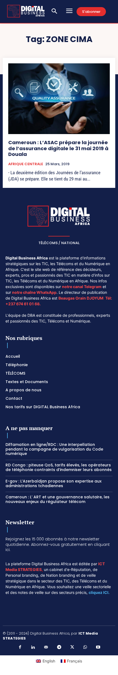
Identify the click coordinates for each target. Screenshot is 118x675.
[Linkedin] (33, 647)
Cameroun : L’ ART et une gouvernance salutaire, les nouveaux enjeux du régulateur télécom (57, 499)
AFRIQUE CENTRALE (25, 164)
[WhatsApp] (85, 647)
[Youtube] (98, 647)
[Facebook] (20, 647)
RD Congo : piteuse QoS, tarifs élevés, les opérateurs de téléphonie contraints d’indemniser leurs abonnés (58, 467)
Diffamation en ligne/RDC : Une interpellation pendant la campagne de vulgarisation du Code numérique (54, 449)
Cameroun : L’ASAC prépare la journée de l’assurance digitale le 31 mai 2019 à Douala (58, 148)
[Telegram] (59, 647)
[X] (72, 647)
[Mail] (46, 647)
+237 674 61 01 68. (23, 303)
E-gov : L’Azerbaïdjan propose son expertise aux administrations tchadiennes (53, 483)
